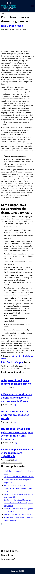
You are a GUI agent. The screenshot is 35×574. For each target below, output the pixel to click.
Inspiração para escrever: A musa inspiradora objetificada (17, 453)
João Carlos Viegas (12, 25)
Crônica (14, 356)
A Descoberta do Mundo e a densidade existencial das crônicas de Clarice (16, 398)
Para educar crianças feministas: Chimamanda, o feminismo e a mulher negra (18, 488)
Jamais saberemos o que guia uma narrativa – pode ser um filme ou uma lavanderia (17, 434)
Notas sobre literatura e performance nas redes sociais (15, 415)
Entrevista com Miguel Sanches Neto (17, 514)
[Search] (20, 463)
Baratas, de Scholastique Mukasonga (17, 500)
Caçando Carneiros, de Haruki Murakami (19, 477)
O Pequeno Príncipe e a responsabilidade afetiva (16, 382)
